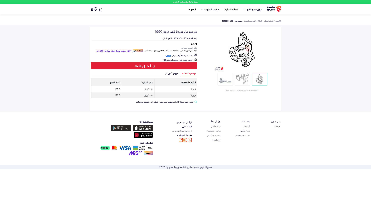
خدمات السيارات (231, 9)
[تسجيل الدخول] (95, 9)
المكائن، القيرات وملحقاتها (253, 20)
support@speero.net (182, 130)
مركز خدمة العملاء (243, 135)
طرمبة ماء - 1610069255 (232, 20)
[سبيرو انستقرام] (185, 140)
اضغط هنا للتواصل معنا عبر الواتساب (185, 1)
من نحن (277, 125)
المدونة (192, 9)
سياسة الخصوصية (214, 130)
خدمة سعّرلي (245, 130)
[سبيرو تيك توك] (181, 140)
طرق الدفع (216, 139)
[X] (190, 140)
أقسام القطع (268, 20)
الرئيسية (278, 20)
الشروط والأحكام (214, 135)
